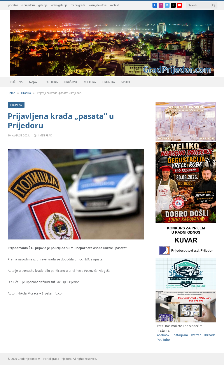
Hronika (108, 82)
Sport (125, 82)
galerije (42, 5)
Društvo (70, 82)
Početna (16, 82)
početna (13, 5)
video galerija (59, 5)
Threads (209, 335)
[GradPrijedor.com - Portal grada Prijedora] (112, 75)
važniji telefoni (98, 5)
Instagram (180, 335)
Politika (52, 82)
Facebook (162, 335)
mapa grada (78, 5)
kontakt (114, 5)
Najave (34, 82)
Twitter (196, 335)
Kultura (90, 82)
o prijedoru (28, 5)
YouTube (163, 339)
